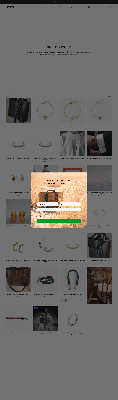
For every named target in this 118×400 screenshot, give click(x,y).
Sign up (59, 221)
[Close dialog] (85, 174)
